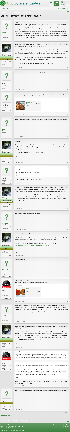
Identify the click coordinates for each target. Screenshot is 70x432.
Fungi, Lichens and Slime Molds (14, 18)
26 (11, 35)
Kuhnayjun (5, 104)
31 (11, 107)
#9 (67, 229)
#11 (67, 275)
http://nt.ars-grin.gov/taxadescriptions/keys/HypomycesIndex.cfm (32, 245)
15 (11, 293)
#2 (67, 67)
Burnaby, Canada (8, 409)
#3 (67, 89)
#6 (67, 162)
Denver (10, 322)
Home (63, 424)
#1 (67, 39)
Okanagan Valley (8, 298)
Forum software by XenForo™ (13, 426)
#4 (67, 114)
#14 (67, 347)
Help (61, 424)
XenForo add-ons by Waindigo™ (8, 430)
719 (11, 318)
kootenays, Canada (7, 137)
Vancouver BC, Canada (7, 40)
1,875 (10, 405)
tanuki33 (28, 18)
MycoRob (4, 315)
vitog (3, 400)
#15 (67, 385)
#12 (67, 301)
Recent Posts (5, 8)
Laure (3, 129)
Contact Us (55, 424)
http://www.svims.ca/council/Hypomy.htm (26, 65)
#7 (67, 183)
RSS (69, 424)
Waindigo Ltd (22, 430)
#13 (67, 321)
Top (66, 424)
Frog (3, 54)
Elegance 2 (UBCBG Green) (6, 424)
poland (10, 110)
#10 (67, 255)
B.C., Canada (9, 65)
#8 (67, 208)
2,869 (10, 61)
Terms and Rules (66, 426)
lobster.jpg (28, 288)
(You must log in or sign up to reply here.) (60, 412)
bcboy (3, 290)
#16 (67, 409)
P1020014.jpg (29, 102)
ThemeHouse (22, 427)
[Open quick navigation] (68, 12)
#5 (67, 136)
